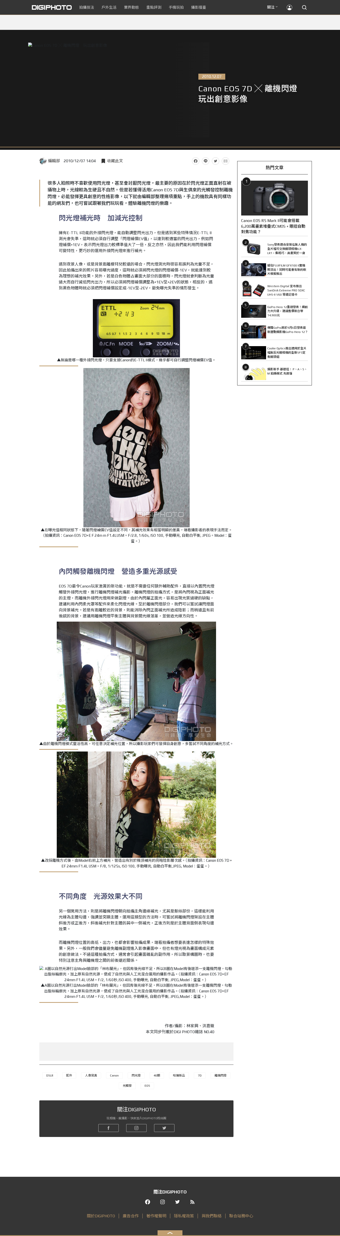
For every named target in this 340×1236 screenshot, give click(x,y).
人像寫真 (91, 1075)
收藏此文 (115, 161)
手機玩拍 (176, 7)
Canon (114, 1075)
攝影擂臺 (198, 7)
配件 (69, 1075)
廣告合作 (131, 1216)
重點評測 (153, 7)
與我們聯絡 (212, 1216)
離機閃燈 (221, 1075)
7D (200, 1075)
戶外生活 (109, 7)
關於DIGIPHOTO (101, 1216)
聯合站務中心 (241, 1216)
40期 (157, 1075)
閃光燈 (136, 1075)
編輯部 (54, 161)
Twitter (215, 161)
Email (225, 161)
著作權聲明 (156, 1216)
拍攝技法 (86, 7)
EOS (147, 1085)
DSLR (49, 1075)
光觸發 (127, 1085)
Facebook (195, 161)
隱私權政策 (184, 1216)
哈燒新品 (179, 1075)
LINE (205, 161)
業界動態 (131, 7)
